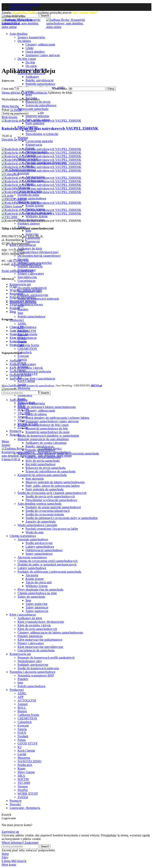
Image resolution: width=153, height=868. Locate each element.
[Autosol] (41, 156)
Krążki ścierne (35, 205)
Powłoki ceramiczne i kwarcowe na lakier (52, 528)
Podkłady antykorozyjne (33, 295)
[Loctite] (8, 195)
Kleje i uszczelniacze (34, 92)
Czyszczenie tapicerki (39, 141)
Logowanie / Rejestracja (25, 808)
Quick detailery (35, 51)
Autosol (22, 704)
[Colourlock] (10, 174)
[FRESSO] (41, 185)
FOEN (22, 732)
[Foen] (41, 181)
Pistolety (23, 309)
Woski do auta (34, 532)
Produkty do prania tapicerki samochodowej (53, 507)
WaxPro (23, 790)
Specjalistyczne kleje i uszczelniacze (32, 378)
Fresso (22, 740)
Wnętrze (23, 137)
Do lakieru (24, 41)
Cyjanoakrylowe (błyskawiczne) (38, 252)
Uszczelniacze (26, 280)
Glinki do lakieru (36, 414)
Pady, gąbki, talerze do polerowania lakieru (53, 485)
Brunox (22, 711)
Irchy (29, 94)
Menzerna (24, 388)
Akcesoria (32, 575)
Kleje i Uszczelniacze (23, 337)
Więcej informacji (13, 842)
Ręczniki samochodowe (41, 464)
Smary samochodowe (39, 553)
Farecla (22, 359)
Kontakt (15, 308)
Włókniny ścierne (37, 216)
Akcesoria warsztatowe (32, 557)
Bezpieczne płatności (23, 300)
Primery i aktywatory (31, 273)
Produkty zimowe (29, 223)
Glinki (29, 48)
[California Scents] (41, 167)
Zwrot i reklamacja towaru (26, 304)
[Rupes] (41, 202)
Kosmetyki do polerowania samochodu (42, 475)
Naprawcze (33, 241)
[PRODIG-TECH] (14, 199)
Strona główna (11, 92)
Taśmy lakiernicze (37, 607)
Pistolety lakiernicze (30, 266)
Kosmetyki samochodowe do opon (47, 432)
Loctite (22, 754)
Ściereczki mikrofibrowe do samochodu (51, 471)
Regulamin (16, 293)
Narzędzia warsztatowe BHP (36, 675)
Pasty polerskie (35, 123)
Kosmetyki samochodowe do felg (47, 428)
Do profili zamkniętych (32, 288)
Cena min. (8, 88)
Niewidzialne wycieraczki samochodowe (51, 500)
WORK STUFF (28, 793)
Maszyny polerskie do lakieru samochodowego (55, 482)
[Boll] (41, 159)
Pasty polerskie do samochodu (45, 489)
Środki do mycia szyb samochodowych (50, 496)
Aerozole (23, 173)
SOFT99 (23, 779)
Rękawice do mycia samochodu (46, 467)
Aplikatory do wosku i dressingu (46, 442)
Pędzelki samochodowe (40, 84)
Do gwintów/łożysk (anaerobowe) (39, 255)
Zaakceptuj (31, 842)
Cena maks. (60, 88)
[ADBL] (41, 149)
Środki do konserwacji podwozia (38, 298)
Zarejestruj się (10, 831)
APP (21, 697)
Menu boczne (10, 106)
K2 (20, 747)
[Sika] (41, 210)
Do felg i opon (27, 58)
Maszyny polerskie (37, 116)
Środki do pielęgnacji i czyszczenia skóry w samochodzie (62, 518)
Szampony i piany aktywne (43, 55)
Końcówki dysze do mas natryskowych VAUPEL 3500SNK (50, 128)
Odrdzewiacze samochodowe (44, 550)
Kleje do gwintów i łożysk (26, 367)
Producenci (17, 345)
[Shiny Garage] (12, 206)
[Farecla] (41, 177)
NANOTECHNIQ (29, 761)
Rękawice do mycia (38, 101)
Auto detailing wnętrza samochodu (39, 503)
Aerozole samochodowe (33, 539)
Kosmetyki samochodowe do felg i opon (43, 425)
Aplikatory (32, 76)
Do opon (31, 66)
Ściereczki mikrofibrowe (41, 105)
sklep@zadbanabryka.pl (26, 264)
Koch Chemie (26, 381)
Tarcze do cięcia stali (39, 582)
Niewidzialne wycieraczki (42, 134)
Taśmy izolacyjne (36, 604)
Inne (28, 230)
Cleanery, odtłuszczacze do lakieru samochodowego (50, 632)
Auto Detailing (19, 330)
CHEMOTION (27, 348)
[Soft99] (41, 213)
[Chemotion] (41, 170)
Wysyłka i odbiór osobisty (26, 290)
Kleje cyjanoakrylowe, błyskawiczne (41, 621)
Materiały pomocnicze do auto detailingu (43, 439)
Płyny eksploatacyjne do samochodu (40, 589)
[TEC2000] (9, 217)
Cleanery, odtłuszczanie (40, 44)
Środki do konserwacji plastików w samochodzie (48, 435)
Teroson (23, 786)
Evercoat (23, 356)
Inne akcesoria (35, 478)
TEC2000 (24, 413)
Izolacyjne (32, 234)
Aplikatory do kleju (30, 248)
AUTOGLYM (27, 700)
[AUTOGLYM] (41, 152)
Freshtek (23, 736)
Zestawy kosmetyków (31, 37)
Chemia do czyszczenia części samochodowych (47, 561)
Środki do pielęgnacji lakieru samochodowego (47, 407)
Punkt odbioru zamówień (17, 271)
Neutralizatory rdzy (30, 661)
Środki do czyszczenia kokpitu (45, 514)
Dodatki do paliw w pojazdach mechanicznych (47, 564)
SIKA (21, 775)
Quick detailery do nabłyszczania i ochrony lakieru (57, 417)
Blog (13, 311)
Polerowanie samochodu (33, 109)
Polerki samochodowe (31, 316)
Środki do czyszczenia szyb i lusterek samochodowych (52, 493)
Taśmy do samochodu (31, 596)
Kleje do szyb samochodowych (37, 629)
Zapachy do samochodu (41, 521)
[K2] (41, 188)
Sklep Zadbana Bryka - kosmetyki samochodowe (28, 385)
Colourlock (25, 352)
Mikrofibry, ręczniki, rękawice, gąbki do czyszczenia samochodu (58, 453)
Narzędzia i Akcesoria (23, 334)
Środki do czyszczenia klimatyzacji (48, 510)
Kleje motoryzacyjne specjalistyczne (40, 646)
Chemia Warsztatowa (23, 327)
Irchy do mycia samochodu (43, 460)
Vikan (21, 420)
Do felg (30, 62)
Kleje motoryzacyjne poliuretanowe (40, 639)
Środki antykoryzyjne (39, 543)
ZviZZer (23, 797)
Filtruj (111, 88)
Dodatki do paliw (28, 194)
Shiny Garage (26, 772)
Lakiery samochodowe (32, 198)
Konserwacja (18, 341)
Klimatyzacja (34, 144)
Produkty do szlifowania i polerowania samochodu (49, 571)
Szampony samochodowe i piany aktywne (52, 421)
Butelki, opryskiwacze (40, 80)
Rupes (22, 768)
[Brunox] (41, 163)
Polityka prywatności (23, 297)
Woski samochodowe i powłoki (37, 525)
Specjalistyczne (27, 277)
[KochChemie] (41, 192)
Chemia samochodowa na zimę (37, 593)
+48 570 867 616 (18, 260)
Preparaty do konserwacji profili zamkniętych (46, 657)
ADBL (22, 323)
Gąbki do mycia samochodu (43, 457)
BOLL (22, 707)
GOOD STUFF (28, 743)
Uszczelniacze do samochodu (36, 650)
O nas (13, 286)
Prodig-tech (25, 395)
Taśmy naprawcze (37, 611)
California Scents (28, 345)
